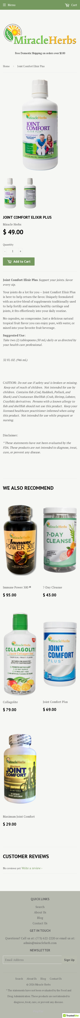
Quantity (8, 244)
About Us (40, 912)
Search (40, 907)
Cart (73, 5)
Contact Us (40, 923)
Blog (40, 918)
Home (6, 66)
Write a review (31, 868)
